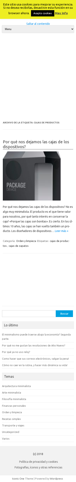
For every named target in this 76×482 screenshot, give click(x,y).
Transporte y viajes (13, 425)
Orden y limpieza (26, 240)
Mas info (61, 13)
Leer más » (61, 231)
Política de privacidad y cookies (38, 461)
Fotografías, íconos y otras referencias (38, 467)
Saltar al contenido (38, 23)
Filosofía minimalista (14, 399)
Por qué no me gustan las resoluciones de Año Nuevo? (33, 345)
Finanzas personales (14, 405)
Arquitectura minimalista (16, 386)
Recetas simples (11, 418)
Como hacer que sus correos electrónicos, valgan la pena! (35, 358)
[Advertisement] (38, 77)
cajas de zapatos (19, 245)
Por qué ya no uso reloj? (16, 351)
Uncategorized (10, 431)
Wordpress (56, 478)
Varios (6, 438)
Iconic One (18, 478)
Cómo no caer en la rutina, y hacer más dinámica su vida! (34, 365)
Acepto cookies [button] (42, 13)
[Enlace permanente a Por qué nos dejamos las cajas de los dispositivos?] (38, 176)
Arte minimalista (11, 392)
